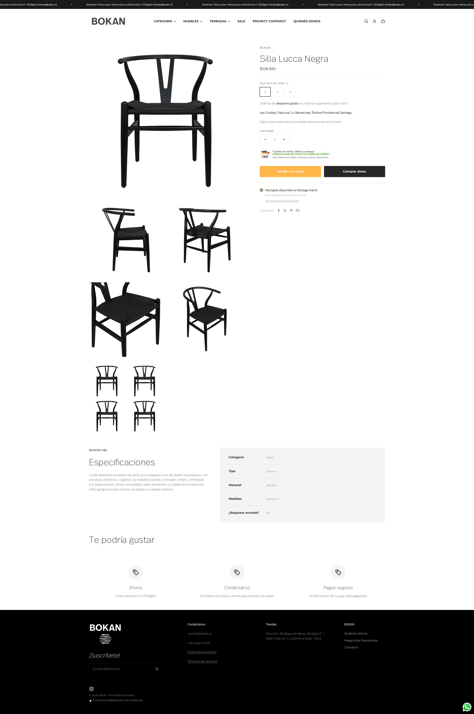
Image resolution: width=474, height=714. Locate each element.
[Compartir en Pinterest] (291, 210)
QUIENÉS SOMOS (306, 21)
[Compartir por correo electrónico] (297, 210)
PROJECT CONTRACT (269, 21)
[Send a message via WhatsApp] (467, 707)
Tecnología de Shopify (121, 695)
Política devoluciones (202, 652)
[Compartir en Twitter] (285, 210)
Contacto (351, 647)
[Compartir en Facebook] (279, 210)
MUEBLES (190, 21)
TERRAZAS (218, 21)
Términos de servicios (202, 661)
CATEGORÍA (163, 21)
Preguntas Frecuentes (361, 640)
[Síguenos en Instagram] (91, 688)
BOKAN (265, 48)
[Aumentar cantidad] (284, 139)
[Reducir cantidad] (265, 139)
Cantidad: (267, 131)
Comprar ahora (354, 171)
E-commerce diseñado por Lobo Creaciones (117, 700)
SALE (241, 21)
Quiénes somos (355, 633)
